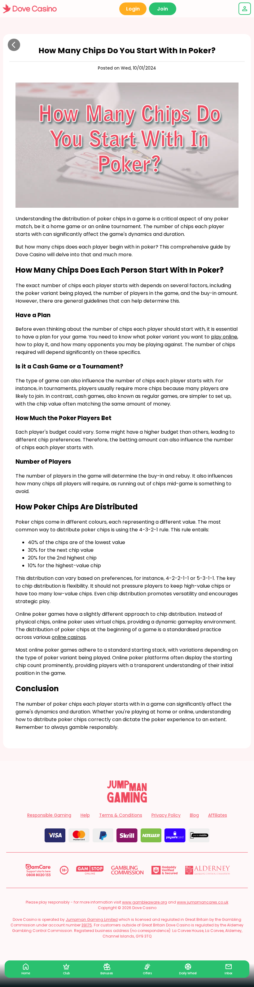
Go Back (14, 45)
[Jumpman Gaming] (127, 800)
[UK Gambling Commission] (127, 870)
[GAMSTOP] (90, 870)
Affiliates (217, 815)
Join (162, 8)
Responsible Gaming (49, 815)
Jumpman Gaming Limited (92, 919)
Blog (194, 815)
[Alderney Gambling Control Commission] (207, 870)
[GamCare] (38, 870)
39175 (86, 925)
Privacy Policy (166, 815)
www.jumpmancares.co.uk (202, 902)
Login (133, 8)
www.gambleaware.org (144, 902)
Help (85, 815)
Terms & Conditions (120, 815)
